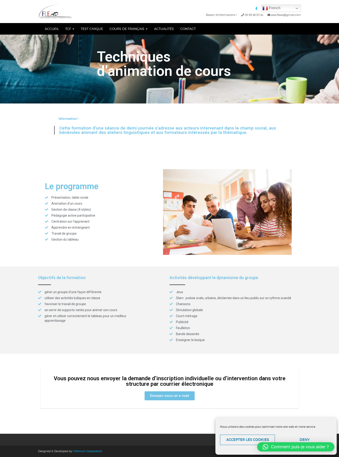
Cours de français (127, 29)
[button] (170, 395)
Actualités (164, 29)
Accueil (52, 29)
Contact (188, 29)
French (274, 8)
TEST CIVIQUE (92, 29)
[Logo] (55, 11)
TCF (68, 29)
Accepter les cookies (247, 439)
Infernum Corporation (87, 451)
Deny (305, 439)
